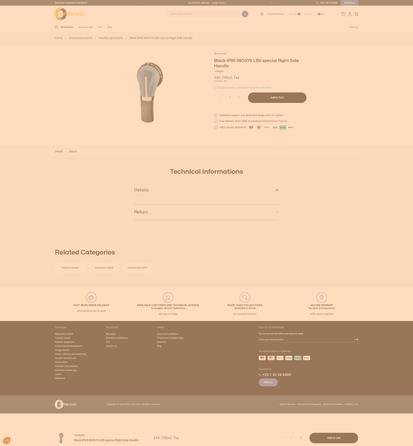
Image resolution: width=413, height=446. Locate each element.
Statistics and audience (184, 236)
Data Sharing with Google (185, 233)
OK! (226, 248)
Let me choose (187, 248)
